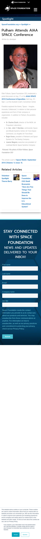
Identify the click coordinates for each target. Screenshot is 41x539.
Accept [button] (16, 534)
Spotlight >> (25, 24)
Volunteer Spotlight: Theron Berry (7, 178)
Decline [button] (25, 534)
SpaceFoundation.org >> (11, 24)
